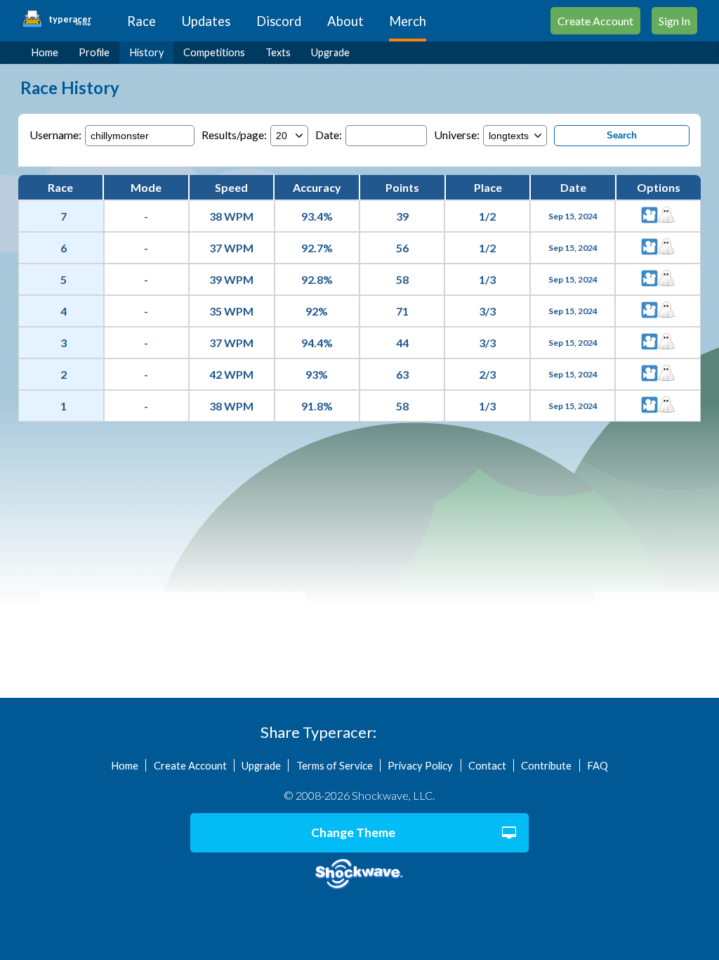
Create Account (595, 20)
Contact (487, 765)
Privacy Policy (420, 765)
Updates (206, 21)
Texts (278, 52)
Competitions (214, 52)
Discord (278, 21)
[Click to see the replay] (649, 216)
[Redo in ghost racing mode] (666, 216)
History (147, 52)
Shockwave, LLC (359, 874)
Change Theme (353, 832)
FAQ (597, 765)
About (345, 21)
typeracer (69, 19)
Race (141, 21)
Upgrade (330, 52)
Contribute (546, 765)
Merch (407, 21)
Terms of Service (334, 765)
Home (45, 52)
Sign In (674, 20)
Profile (94, 52)
